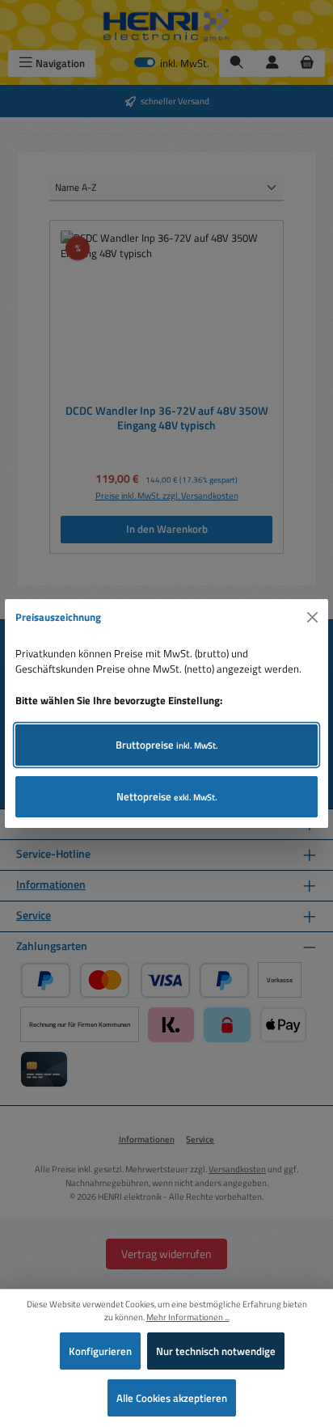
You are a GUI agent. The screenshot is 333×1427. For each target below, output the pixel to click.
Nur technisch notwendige (216, 1351)
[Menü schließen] (312, 617)
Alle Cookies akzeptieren (171, 1398)
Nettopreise (166, 796)
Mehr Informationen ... (188, 1317)
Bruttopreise (167, 745)
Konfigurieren (100, 1351)
